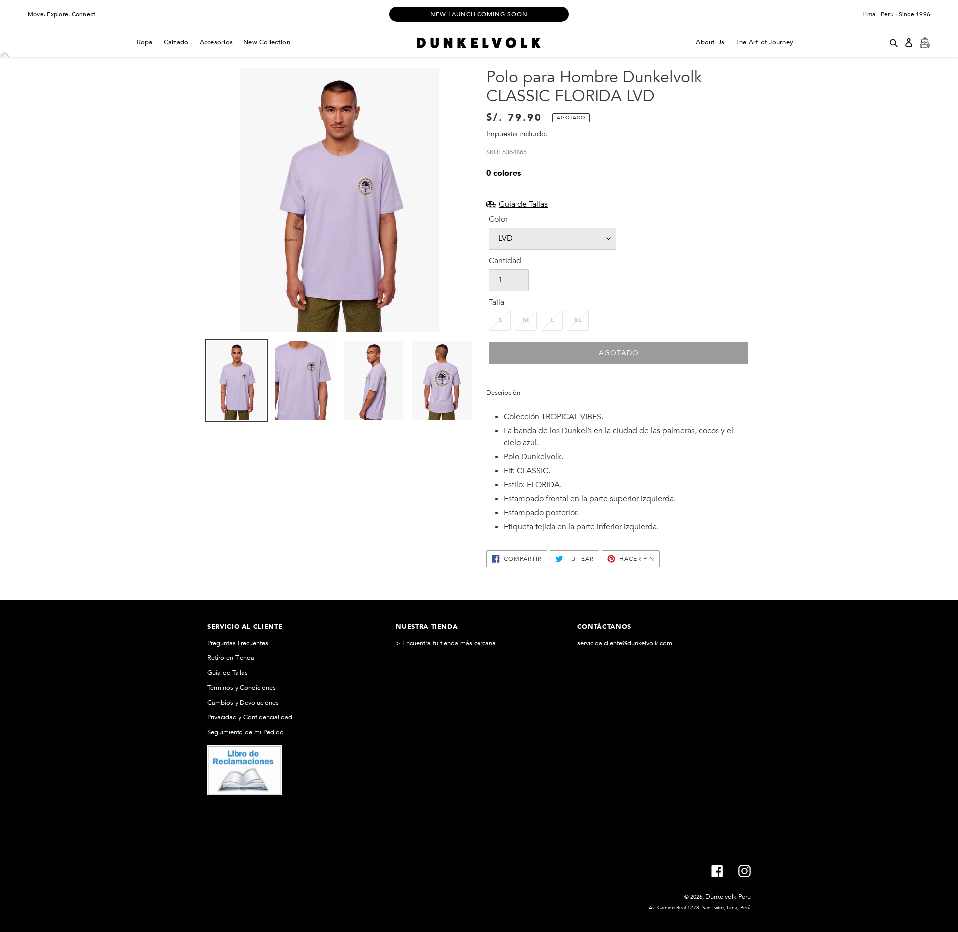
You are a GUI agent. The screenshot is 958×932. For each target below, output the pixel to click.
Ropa (145, 42)
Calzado (176, 42)
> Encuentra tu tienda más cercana (446, 643)
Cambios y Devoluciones (243, 702)
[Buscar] (893, 42)
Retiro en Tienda (230, 657)
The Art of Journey (764, 42)
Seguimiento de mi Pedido (245, 732)
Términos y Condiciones (241, 687)
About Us (710, 42)
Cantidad (505, 260)
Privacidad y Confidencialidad (249, 717)
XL (578, 320)
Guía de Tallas (227, 672)
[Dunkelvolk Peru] (479, 43)
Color (498, 219)
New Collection (266, 42)
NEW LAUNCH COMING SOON (479, 14)
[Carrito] (924, 42)
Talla (496, 302)
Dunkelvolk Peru (728, 896)
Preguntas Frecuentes (237, 643)
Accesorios (216, 42)
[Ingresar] (908, 42)
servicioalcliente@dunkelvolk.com (624, 643)
